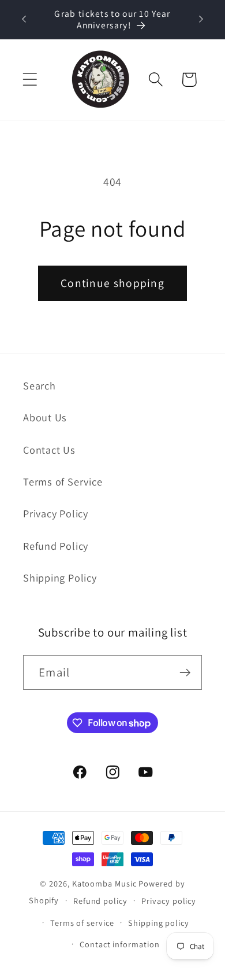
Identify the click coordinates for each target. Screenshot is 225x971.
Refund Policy (55, 546)
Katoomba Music (104, 883)
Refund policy (100, 900)
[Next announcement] (201, 19)
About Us (45, 417)
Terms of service (82, 922)
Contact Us (49, 450)
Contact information (119, 944)
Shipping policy (158, 922)
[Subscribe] (184, 672)
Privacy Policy (55, 513)
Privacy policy (168, 900)
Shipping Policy (60, 577)
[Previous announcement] (24, 19)
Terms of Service (62, 481)
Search (39, 385)
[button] (29, 79)
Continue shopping (112, 282)
